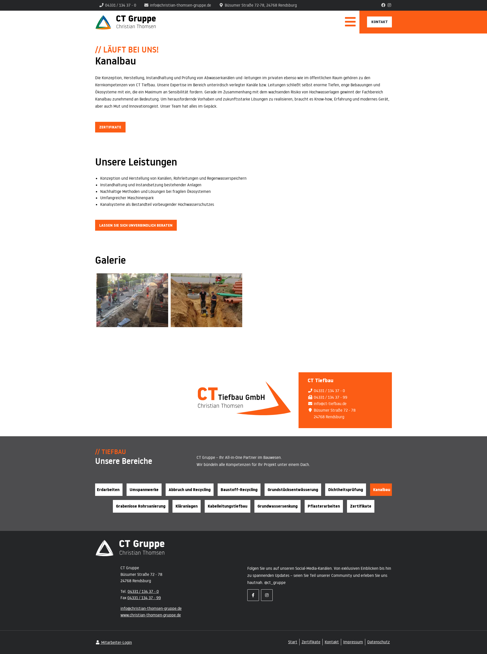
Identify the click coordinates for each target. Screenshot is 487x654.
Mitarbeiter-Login (116, 642)
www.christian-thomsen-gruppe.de (150, 614)
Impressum (353, 641)
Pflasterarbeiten (324, 506)
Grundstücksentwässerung (293, 490)
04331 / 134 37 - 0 (143, 591)
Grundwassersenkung (277, 506)
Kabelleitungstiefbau (227, 506)
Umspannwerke (144, 490)
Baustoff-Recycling (239, 490)
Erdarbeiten (108, 490)
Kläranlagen (187, 506)
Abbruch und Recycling (190, 490)
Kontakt (379, 21)
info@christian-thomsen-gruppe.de (151, 608)
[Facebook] (383, 5)
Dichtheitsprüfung (345, 490)
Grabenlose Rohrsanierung (140, 506)
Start (292, 641)
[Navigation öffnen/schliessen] (350, 24)
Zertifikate (110, 127)
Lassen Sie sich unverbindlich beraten (135, 225)
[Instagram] (389, 5)
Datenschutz (378, 641)
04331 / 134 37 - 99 (144, 597)
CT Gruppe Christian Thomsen (220, 22)
